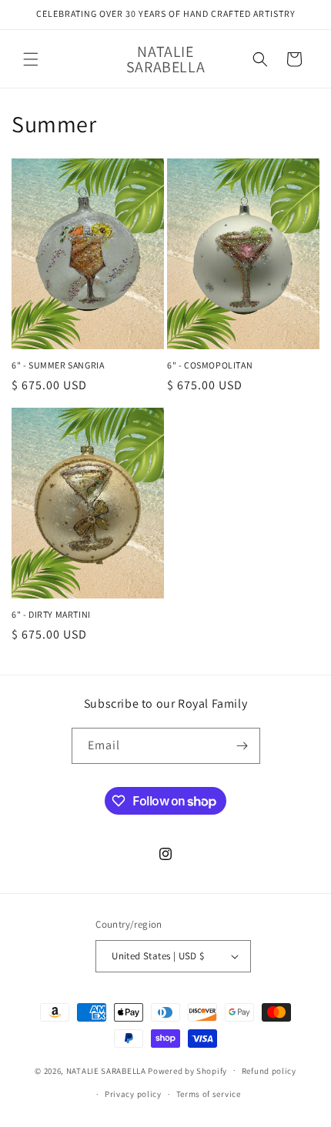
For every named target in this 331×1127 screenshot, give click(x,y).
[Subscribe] (242, 746)
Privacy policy (133, 1094)
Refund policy (269, 1070)
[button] (31, 59)
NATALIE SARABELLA (106, 1070)
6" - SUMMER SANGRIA (58, 365)
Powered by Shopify (187, 1070)
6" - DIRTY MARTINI (51, 614)
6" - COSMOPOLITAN (209, 365)
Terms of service (208, 1094)
